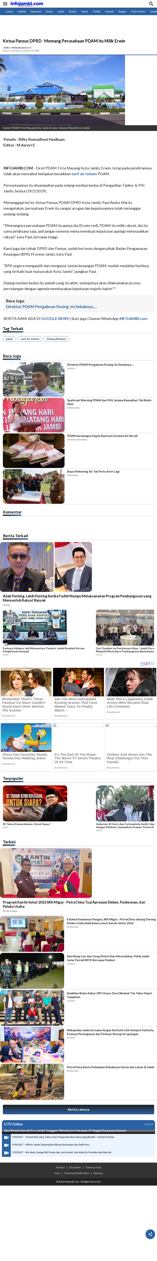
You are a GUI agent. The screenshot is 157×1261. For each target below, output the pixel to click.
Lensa (9, 11)
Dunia (49, 11)
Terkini (9, 841)
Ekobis (73, 11)
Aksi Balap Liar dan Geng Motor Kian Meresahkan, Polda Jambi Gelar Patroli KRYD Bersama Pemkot (108, 958)
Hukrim (22, 11)
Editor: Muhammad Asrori (17, 47)
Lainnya (148, 1124)
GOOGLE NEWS (55, 318)
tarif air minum (29, 338)
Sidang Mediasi (56, 338)
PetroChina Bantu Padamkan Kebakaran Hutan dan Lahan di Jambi (110, 1067)
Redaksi (60, 1167)
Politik (96, 11)
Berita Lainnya (78, 1109)
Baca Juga (12, 355)
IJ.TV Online (13, 1124)
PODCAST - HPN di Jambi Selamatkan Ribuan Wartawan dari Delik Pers (50, 1144)
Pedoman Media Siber (76, 1173)
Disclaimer (75, 1167)
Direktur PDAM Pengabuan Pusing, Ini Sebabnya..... (51, 306)
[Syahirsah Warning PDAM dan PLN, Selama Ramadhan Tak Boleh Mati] (34, 415)
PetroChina (138, 11)
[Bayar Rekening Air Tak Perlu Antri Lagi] (34, 486)
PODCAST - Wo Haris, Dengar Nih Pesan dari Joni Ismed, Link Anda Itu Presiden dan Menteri (61, 1152)
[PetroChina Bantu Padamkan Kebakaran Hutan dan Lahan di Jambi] (32, 1082)
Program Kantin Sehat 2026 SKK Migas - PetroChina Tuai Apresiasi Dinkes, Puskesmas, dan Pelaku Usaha (74, 904)
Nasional (36, 11)
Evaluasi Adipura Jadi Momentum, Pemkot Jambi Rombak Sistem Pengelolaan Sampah (43, 650)
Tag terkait (13, 328)
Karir (57, 1173)
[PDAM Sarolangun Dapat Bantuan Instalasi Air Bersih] (34, 450)
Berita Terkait (15, 535)
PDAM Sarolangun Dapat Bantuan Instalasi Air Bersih (102, 436)
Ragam (123, 11)
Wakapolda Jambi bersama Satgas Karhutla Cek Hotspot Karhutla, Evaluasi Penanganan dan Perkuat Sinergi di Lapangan (110, 1032)
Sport (84, 11)
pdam (9, 338)
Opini (60, 11)
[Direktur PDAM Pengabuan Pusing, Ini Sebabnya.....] (34, 379)
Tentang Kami (93, 1167)
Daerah (109, 11)
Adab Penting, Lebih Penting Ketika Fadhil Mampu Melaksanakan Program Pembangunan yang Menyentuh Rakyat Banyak (77, 598)
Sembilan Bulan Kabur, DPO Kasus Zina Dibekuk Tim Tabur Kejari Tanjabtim (109, 995)
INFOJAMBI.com (133, 318)
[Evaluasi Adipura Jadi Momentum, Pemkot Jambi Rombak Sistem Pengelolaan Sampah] (48, 628)
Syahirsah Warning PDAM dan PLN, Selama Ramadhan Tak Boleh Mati (109, 402)
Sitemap (98, 1173)
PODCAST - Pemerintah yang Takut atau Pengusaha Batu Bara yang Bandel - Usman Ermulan (63, 1137)
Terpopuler (13, 778)
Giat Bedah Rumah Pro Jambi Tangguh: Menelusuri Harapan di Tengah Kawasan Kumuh (65, 1130)
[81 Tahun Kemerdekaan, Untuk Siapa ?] (48, 804)
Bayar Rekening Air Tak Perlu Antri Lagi (93, 471)
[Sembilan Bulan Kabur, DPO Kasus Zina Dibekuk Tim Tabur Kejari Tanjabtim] (32, 1008)
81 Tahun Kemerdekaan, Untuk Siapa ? (27, 824)
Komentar (12, 511)
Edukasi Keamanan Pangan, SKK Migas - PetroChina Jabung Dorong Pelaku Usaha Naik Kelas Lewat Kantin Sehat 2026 (111, 921)
